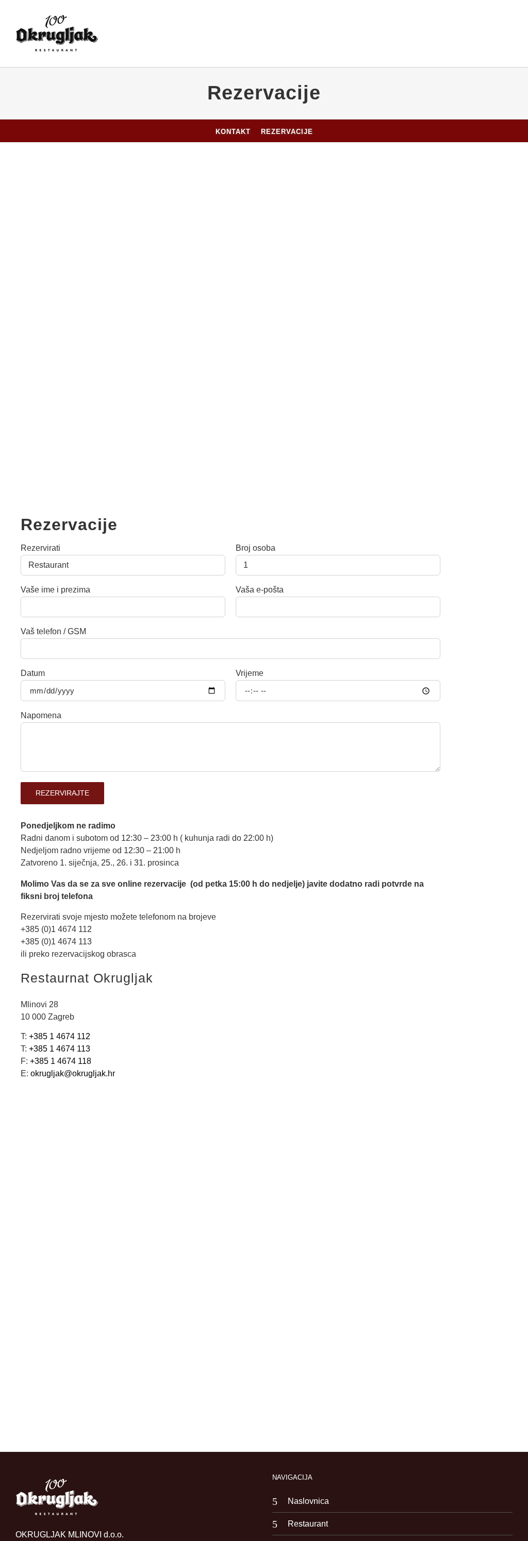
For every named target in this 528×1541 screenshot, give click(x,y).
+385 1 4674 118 (60, 1061)
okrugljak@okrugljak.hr (72, 1073)
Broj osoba (255, 548)
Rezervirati (40, 548)
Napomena (41, 716)
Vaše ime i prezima (55, 590)
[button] (505, 33)
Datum (33, 673)
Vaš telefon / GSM (53, 632)
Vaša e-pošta (260, 590)
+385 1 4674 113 (59, 1048)
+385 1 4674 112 (59, 1036)
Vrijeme (249, 673)
